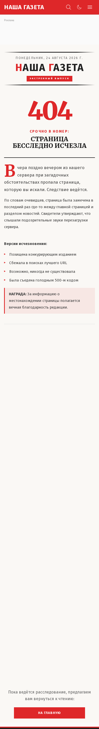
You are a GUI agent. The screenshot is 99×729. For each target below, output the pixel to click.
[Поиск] (68, 7)
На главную (49, 713)
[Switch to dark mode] (79, 7)
